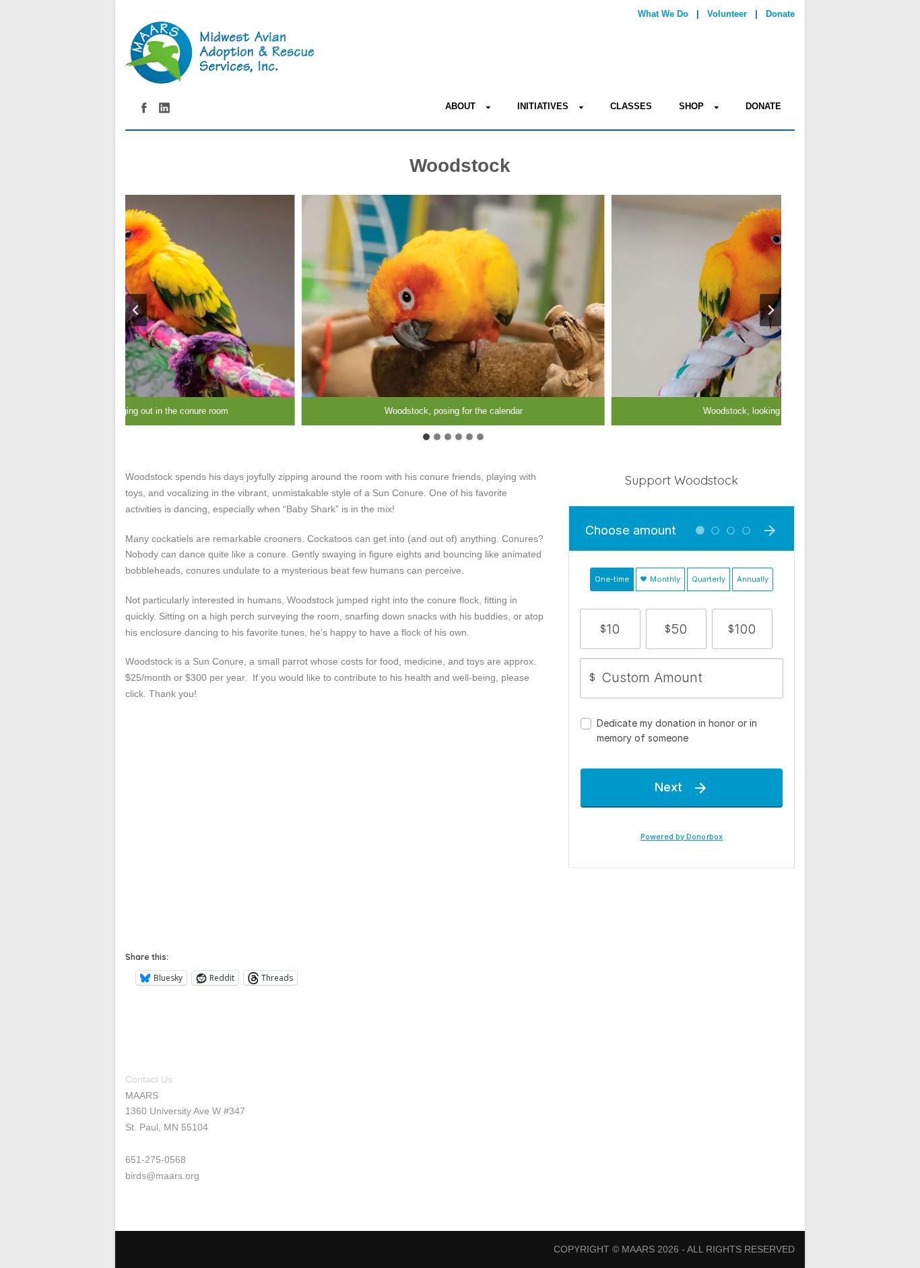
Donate (780, 14)
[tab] (426, 436)
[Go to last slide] (136, 310)
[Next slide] (770, 310)
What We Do (663, 14)
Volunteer (727, 14)
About (460, 106)
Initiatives (542, 106)
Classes (631, 106)
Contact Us (148, 1079)
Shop (691, 106)
